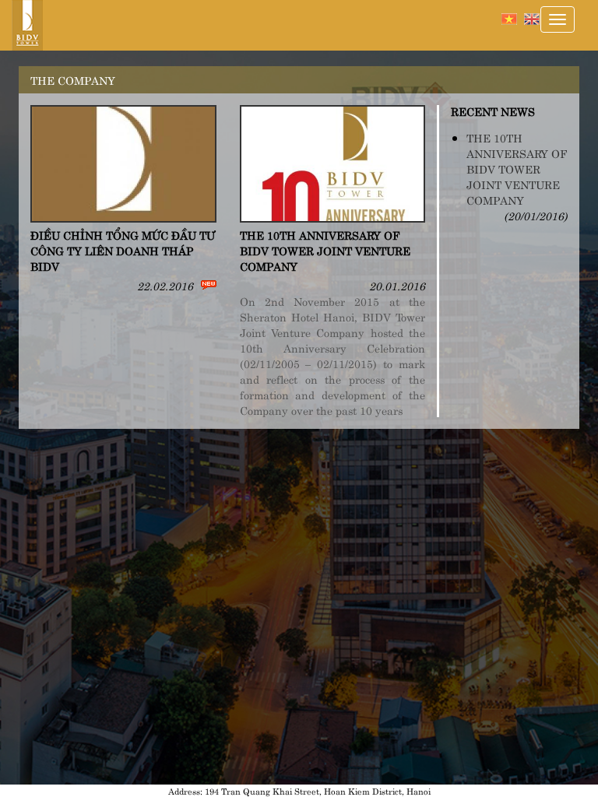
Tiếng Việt (509, 19)
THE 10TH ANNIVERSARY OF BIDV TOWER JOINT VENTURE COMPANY (325, 249)
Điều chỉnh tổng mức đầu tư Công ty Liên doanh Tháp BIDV (122, 249)
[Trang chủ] (33, 25)
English (532, 19)
